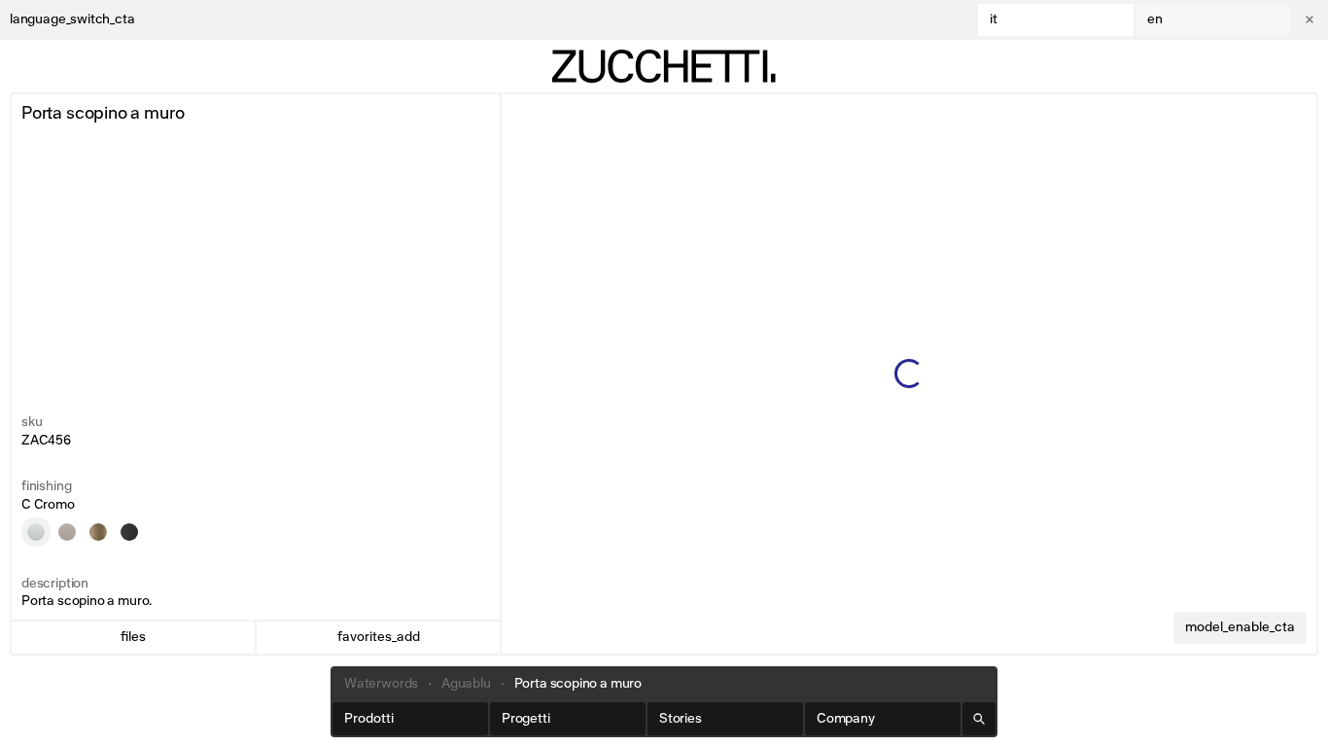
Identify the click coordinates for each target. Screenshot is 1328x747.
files (133, 637)
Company (846, 719)
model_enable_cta (1240, 627)
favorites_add (378, 637)
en (1155, 19)
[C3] (67, 532)
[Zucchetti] (664, 66)
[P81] (129, 532)
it (993, 19)
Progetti (526, 719)
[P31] (98, 532)
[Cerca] (979, 718)
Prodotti (369, 719)
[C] (36, 532)
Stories (680, 719)
